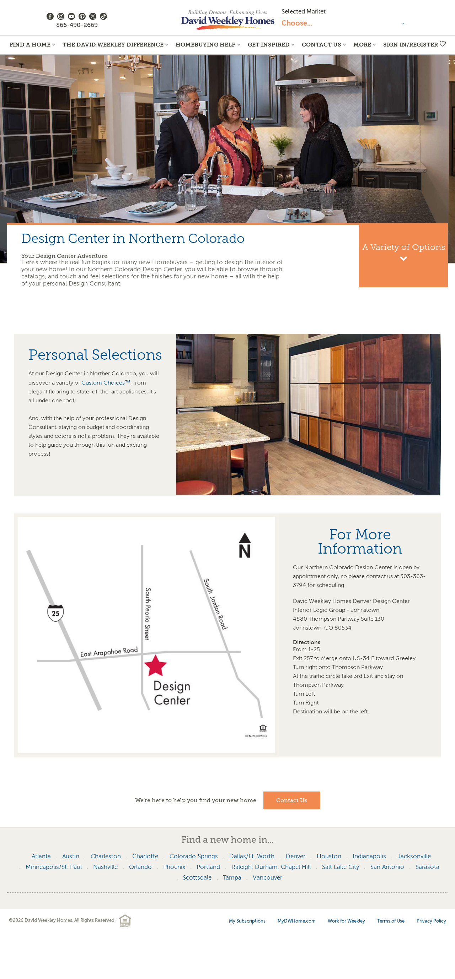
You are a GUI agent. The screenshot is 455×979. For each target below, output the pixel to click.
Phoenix (174, 867)
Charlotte (145, 856)
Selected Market (304, 12)
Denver (295, 856)
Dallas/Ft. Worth (251, 856)
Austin (70, 856)
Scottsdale (197, 877)
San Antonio (387, 867)
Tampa (232, 877)
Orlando (140, 867)
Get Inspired (269, 44)
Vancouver (267, 877)
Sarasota (427, 867)
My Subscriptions (247, 921)
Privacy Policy (431, 921)
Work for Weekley (346, 921)
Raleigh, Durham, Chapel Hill (271, 867)
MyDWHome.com (297, 921)
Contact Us (321, 44)
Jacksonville (414, 856)
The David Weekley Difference (113, 44)
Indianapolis (369, 856)
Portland (208, 867)
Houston (329, 856)
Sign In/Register (410, 44)
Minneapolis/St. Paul (54, 867)
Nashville (105, 867)
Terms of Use (391, 921)
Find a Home (30, 44)
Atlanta (41, 856)
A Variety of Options (403, 247)
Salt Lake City (340, 867)
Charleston (106, 856)
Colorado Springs (194, 856)
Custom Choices (105, 383)
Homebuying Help (206, 44)
